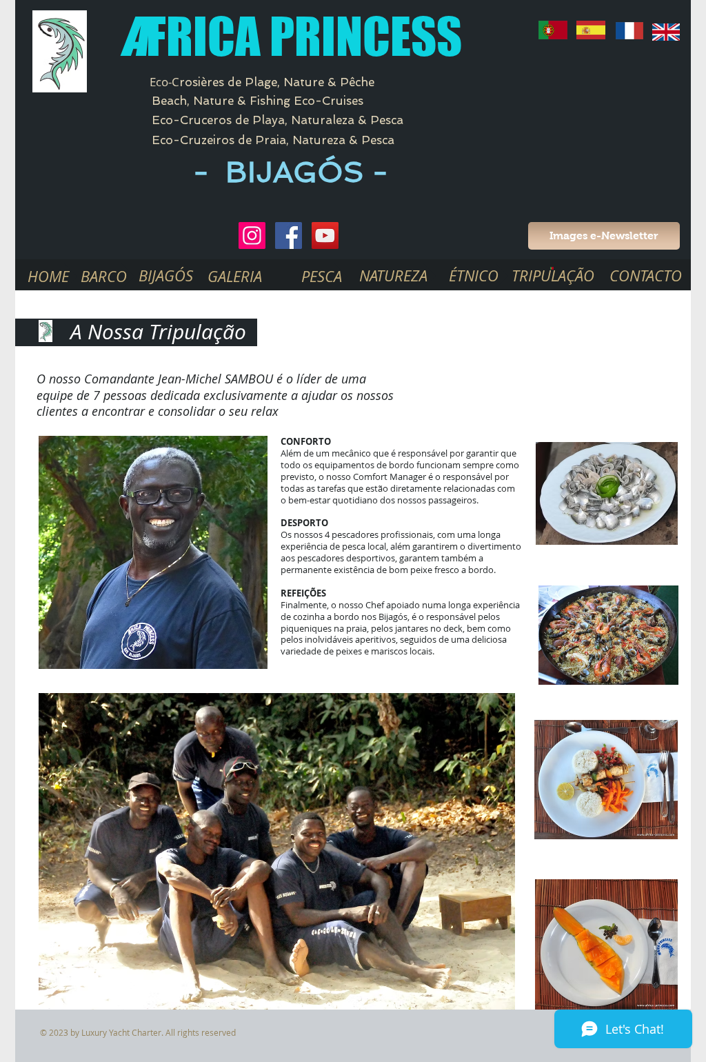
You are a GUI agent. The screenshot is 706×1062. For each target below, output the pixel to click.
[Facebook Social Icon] (288, 235)
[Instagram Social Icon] (252, 235)
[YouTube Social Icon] (325, 235)
